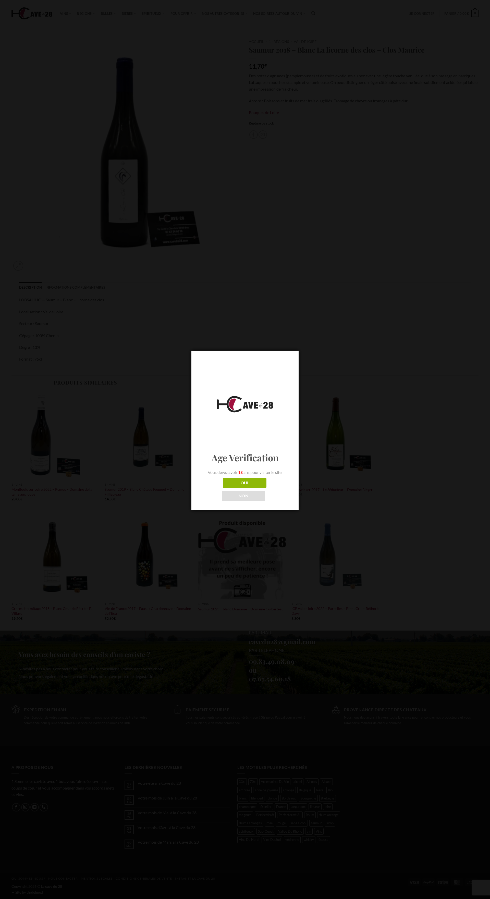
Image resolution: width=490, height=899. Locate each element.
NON (243, 496)
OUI (245, 483)
